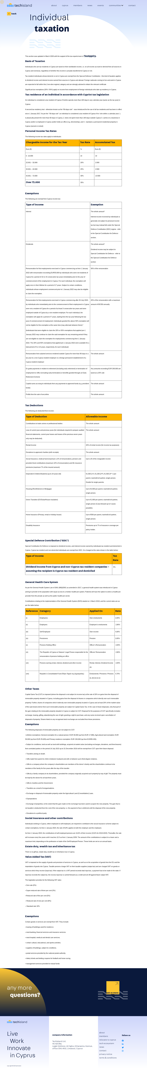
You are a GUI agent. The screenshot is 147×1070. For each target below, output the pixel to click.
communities (115, 5)
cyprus (65, 5)
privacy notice (105, 1054)
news (89, 5)
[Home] (19, 5)
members (77, 5)
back (9, 13)
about (54, 5)
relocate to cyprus (107, 1040)
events (101, 5)
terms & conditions (108, 1058)
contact (132, 5)
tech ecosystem (106, 1043)
